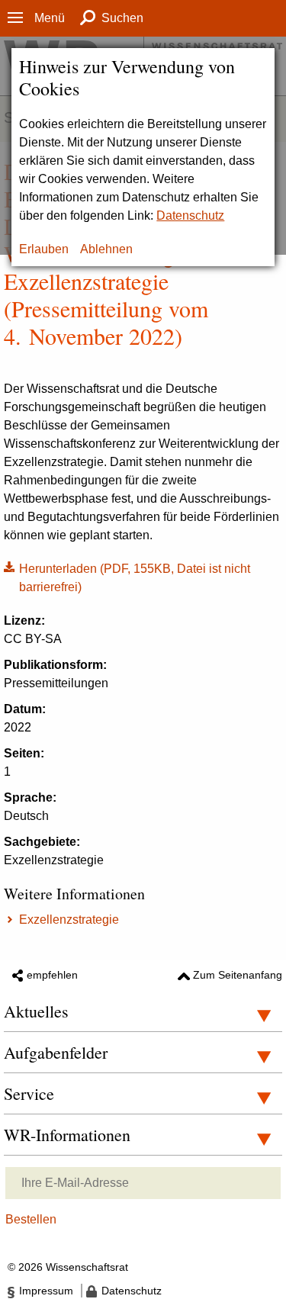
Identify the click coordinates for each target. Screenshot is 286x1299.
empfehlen (52, 975)
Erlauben (44, 249)
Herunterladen (127, 576)
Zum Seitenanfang (237, 975)
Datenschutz (190, 215)
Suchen (122, 17)
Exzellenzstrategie (69, 919)
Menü (49, 17)
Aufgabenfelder (56, 1052)
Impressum (46, 1291)
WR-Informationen (67, 1135)
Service (29, 1093)
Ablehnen (106, 249)
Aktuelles (36, 1011)
